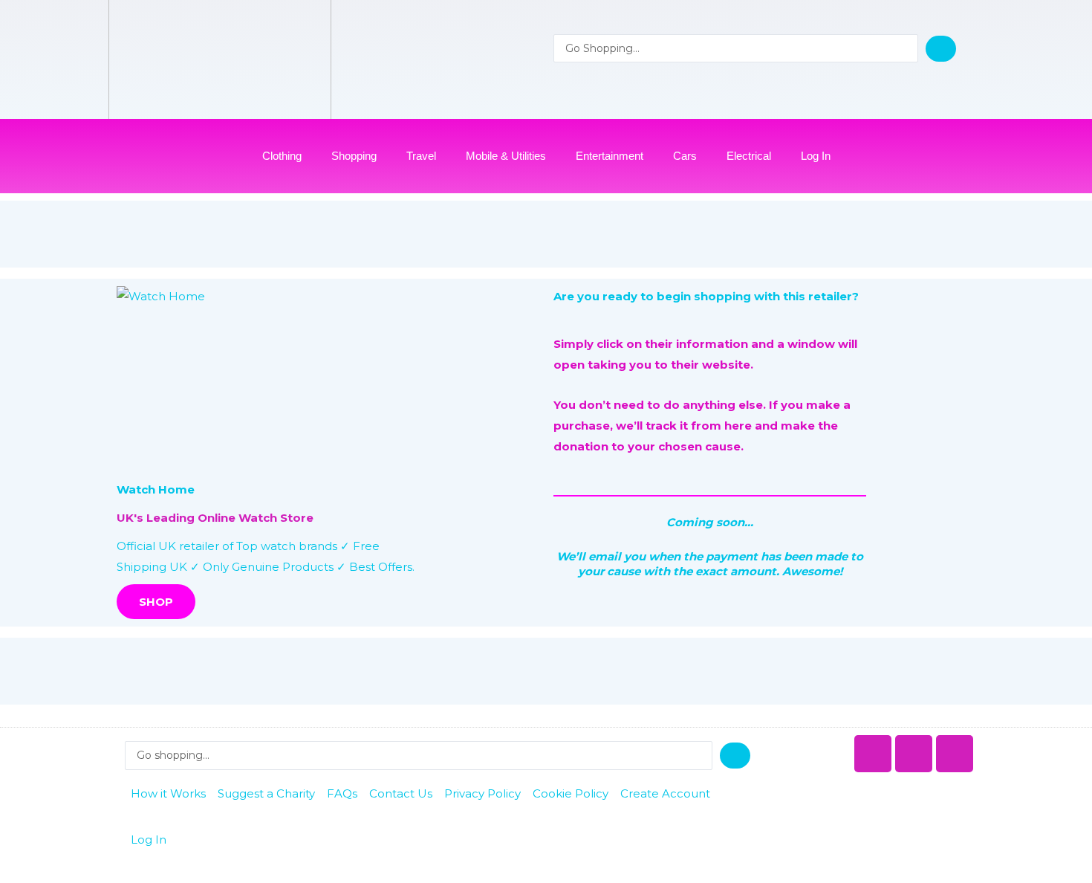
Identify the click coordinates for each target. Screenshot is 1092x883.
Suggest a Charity (266, 793)
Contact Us (400, 793)
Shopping (354, 155)
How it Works (168, 793)
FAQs (342, 793)
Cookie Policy (570, 793)
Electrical (749, 155)
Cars (685, 155)
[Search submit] (941, 49)
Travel (421, 155)
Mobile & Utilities (506, 155)
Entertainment (609, 155)
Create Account (665, 793)
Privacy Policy (482, 793)
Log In (816, 155)
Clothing (282, 155)
